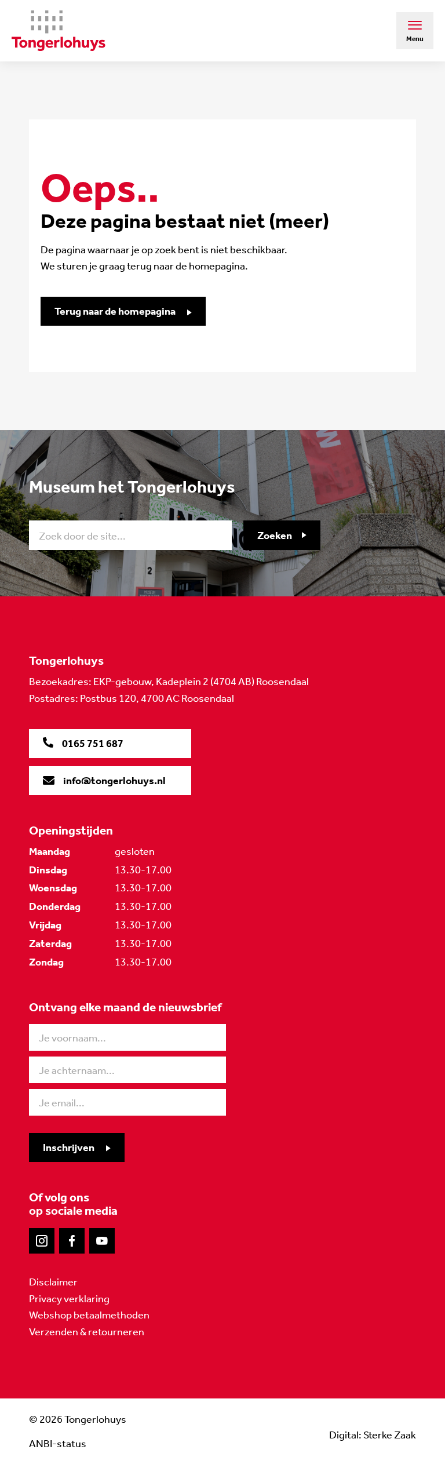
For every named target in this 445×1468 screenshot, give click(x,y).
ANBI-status (57, 1443)
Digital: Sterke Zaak (372, 1435)
